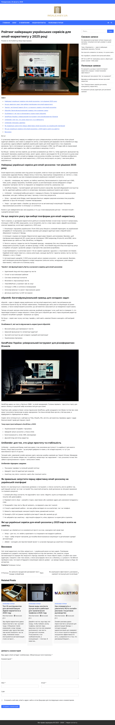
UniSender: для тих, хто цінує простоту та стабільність (24, 120)
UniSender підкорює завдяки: (15, 123)
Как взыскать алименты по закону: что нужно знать (97, 52)
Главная (6, 23)
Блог (14, 23)
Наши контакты (39, 23)
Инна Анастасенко (25, 41)
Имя (3, 683)
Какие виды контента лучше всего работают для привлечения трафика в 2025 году (39, 609)
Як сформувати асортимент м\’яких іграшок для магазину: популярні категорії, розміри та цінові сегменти (96, 42)
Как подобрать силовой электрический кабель (95, 55)
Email (43, 683)
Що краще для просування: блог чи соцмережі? (96, 76)
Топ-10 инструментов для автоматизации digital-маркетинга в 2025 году (12, 609)
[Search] (111, 22)
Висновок (8, 132)
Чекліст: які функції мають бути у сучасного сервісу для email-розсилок (30, 107)
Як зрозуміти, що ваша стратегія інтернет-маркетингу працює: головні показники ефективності (94, 71)
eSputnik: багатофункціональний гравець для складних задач (26, 110)
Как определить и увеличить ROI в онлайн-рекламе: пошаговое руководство (66, 609)
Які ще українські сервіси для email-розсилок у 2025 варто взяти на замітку (32, 129)
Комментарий (6, 659)
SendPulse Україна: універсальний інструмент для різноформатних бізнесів (31, 116)
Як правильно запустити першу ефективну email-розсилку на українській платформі (35, 126)
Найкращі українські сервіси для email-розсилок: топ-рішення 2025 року (31, 101)
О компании (24, 23)
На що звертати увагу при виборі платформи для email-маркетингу (29, 104)
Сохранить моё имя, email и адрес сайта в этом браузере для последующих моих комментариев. (39, 700)
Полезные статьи (55, 23)
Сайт (3, 691)
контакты (74, 722)
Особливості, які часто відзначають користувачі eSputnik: (25, 113)
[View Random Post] (108, 22)
